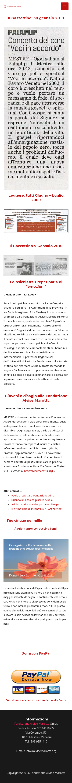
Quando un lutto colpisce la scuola (32, 500)
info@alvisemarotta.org (38, 470)
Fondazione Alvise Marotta (31, 724)
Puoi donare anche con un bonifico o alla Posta (36, 700)
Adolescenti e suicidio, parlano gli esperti (36, 504)
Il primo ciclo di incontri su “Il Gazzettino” (36, 508)
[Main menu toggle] (65, 6)
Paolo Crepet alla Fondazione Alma (33, 495)
